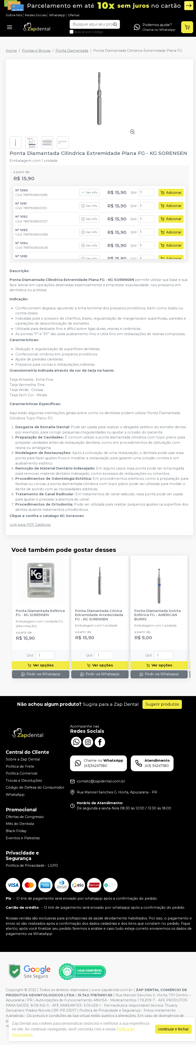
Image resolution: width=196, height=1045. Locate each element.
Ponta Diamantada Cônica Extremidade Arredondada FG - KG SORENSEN (99, 615)
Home (11, 50)
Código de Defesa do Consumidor (35, 788)
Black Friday (16, 831)
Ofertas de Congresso (25, 817)
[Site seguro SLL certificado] (30, 971)
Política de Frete (20, 766)
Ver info (92, 192)
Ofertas (73, 15)
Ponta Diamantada (71, 50)
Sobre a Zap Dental (23, 759)
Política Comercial (21, 773)
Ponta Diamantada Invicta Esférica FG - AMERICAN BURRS (157, 615)
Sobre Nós (14, 15)
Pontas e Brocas (36, 50)
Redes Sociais (36, 15)
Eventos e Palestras (23, 838)
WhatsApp (57, 15)
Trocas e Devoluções (24, 780)
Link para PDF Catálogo (30, 524)
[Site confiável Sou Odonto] (82, 972)
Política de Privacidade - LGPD (32, 865)
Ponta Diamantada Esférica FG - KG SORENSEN (40, 613)
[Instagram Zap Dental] (88, 741)
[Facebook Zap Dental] (100, 741)
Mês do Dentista (20, 824)
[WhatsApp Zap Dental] (76, 741)
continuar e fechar (173, 1029)
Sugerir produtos (162, 704)
